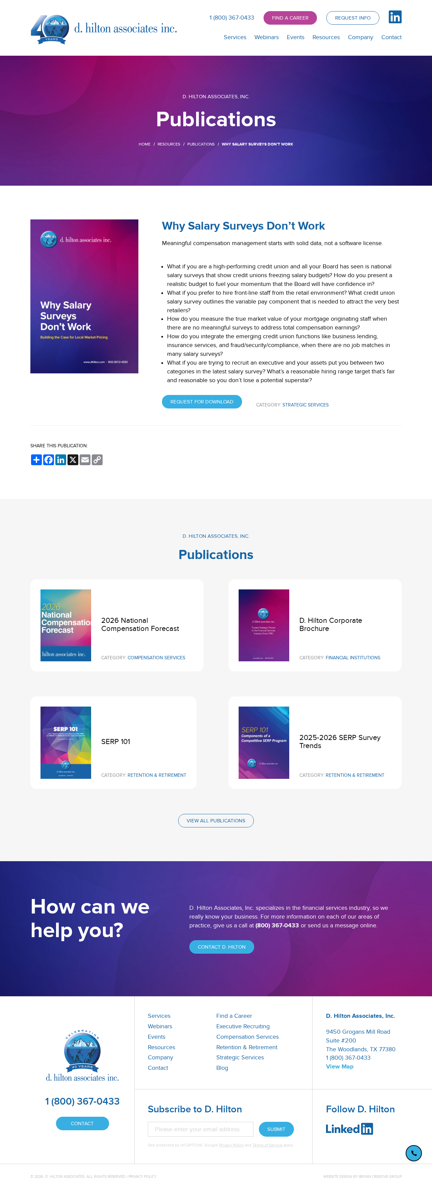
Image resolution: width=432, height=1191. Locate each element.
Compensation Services (247, 1036)
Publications (201, 144)
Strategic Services (240, 1057)
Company (360, 37)
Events (295, 37)
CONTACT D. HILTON (222, 947)
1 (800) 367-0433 (232, 17)
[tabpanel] (216, 121)
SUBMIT (276, 1129)
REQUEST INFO (353, 18)
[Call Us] (414, 1153)
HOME (145, 144)
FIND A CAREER (290, 18)
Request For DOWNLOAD (202, 402)
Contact (391, 37)
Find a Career (234, 1016)
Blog (222, 1067)
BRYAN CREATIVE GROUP (380, 1176)
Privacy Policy (231, 1145)
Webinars (266, 37)
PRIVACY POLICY (143, 1176)
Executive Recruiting (243, 1026)
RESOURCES (169, 144)
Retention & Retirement (246, 1047)
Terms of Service (267, 1145)
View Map (339, 1066)
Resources (326, 37)
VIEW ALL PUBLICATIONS (216, 821)
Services (235, 37)
